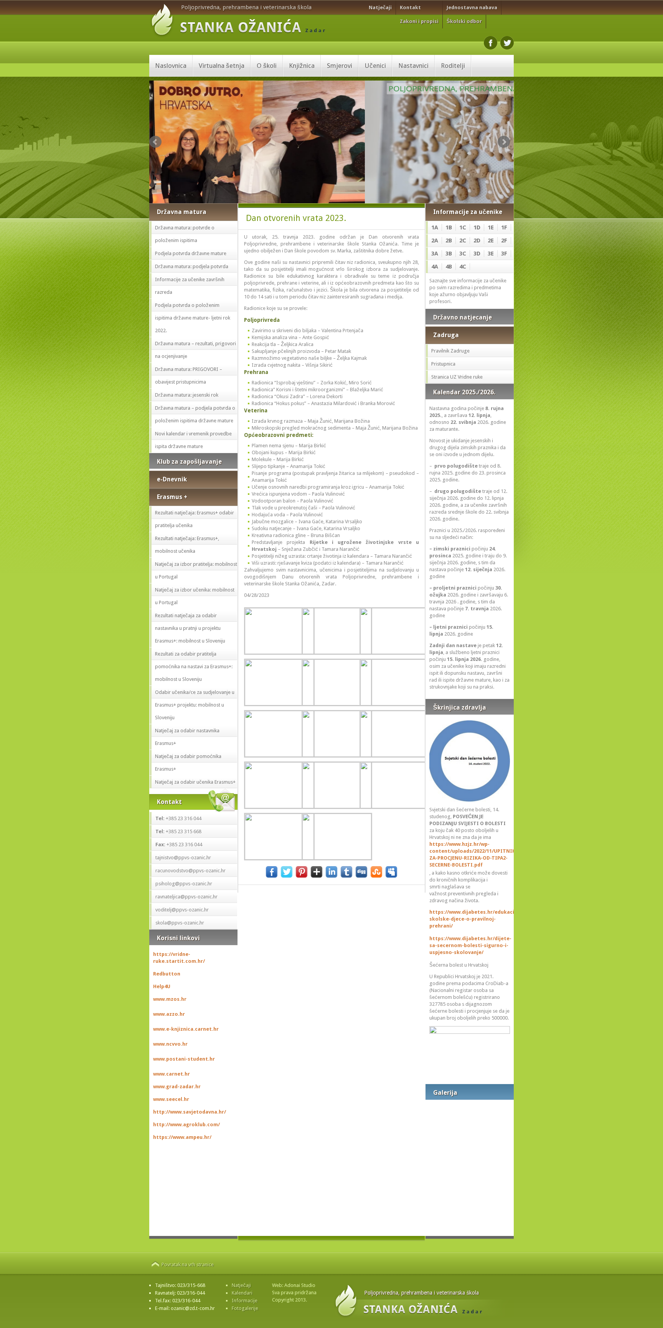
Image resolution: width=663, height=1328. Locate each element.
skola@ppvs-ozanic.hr (179, 923)
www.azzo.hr (169, 1014)
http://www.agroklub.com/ (186, 1124)
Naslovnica (170, 65)
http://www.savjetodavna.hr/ (189, 1112)
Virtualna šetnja (221, 65)
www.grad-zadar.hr (177, 1086)
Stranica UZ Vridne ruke (457, 377)
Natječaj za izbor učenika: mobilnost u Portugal (194, 596)
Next (504, 142)
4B (448, 266)
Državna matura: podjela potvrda (191, 266)
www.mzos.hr (169, 999)
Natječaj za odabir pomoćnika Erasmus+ (188, 762)
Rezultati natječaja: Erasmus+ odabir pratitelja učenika (194, 519)
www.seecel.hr (171, 1099)
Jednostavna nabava (472, 7)
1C (462, 227)
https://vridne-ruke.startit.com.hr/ (179, 957)
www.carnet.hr (171, 1074)
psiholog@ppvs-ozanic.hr (183, 883)
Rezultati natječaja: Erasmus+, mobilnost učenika (187, 544)
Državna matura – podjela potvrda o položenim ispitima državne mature (195, 414)
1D (476, 227)
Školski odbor (464, 21)
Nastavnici (413, 65)
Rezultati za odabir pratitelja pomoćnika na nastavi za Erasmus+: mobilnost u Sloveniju (194, 666)
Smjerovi (339, 65)
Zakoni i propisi (419, 21)
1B (448, 227)
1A (434, 227)
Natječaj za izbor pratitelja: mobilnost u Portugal (196, 570)
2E (491, 240)
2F (504, 240)
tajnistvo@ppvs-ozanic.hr (183, 857)
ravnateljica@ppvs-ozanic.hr (186, 897)
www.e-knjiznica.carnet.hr (186, 1029)
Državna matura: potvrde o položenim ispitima (184, 234)
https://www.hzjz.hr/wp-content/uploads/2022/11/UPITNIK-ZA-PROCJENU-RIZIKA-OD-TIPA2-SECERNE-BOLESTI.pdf (469, 854)
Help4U (161, 986)
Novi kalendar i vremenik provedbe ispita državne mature (193, 440)
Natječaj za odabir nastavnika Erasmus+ (187, 737)
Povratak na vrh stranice (188, 1264)
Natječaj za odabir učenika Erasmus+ (195, 782)
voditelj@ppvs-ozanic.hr (182, 910)
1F (504, 227)
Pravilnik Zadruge (450, 351)
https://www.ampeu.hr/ (182, 1137)
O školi (267, 65)
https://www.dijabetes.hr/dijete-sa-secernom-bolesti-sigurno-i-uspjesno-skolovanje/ (469, 945)
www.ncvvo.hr (170, 1044)
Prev (155, 142)
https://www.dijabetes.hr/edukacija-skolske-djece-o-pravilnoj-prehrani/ (469, 919)
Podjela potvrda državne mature (190, 253)
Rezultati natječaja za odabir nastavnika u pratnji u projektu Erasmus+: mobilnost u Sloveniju (190, 628)
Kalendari (242, 1293)
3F (504, 253)
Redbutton (166, 974)
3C (462, 253)
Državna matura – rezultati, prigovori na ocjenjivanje (195, 350)
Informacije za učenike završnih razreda (189, 286)
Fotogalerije (245, 1308)
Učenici (375, 65)
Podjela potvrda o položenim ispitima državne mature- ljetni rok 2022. (192, 317)
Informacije (244, 1300)
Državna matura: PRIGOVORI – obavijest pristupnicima (188, 375)
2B (448, 240)
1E (491, 227)
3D (476, 253)
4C (462, 266)
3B (448, 253)
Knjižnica (302, 65)
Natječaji (380, 7)
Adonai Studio (299, 1285)
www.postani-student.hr (184, 1059)
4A (434, 266)
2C (462, 240)
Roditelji (453, 65)
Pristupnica (443, 364)
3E (491, 253)
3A (434, 253)
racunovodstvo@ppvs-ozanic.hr (190, 870)
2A (434, 240)
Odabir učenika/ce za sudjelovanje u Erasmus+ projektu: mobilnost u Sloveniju (194, 704)
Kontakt (410, 7)
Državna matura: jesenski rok (186, 395)
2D (476, 240)
